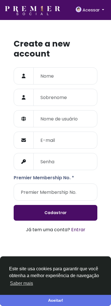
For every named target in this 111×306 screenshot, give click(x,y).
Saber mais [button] (21, 283)
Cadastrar (55, 213)
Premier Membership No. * (44, 177)
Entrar (78, 229)
